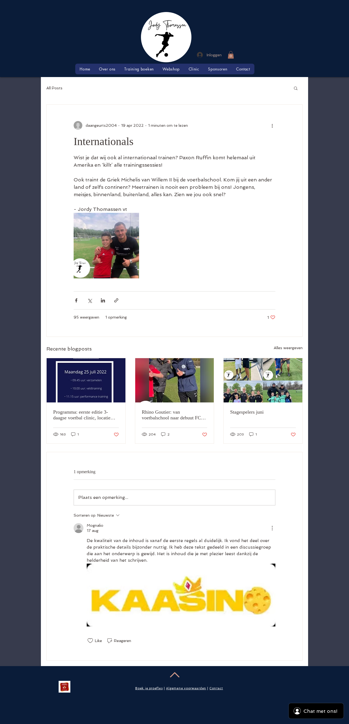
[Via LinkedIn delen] (103, 300)
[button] (231, 54)
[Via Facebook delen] (76, 300)
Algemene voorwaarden (186, 688)
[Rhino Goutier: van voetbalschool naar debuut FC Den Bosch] (174, 380)
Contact (216, 688)
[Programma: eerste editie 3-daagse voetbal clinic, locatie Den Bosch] (86, 380)
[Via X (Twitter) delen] (89, 300)
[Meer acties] (272, 125)
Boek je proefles (149, 688)
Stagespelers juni (247, 412)
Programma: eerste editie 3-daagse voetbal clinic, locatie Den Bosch (81, 415)
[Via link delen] (116, 300)
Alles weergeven (288, 348)
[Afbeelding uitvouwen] (106, 245)
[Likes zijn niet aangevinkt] (90, 640)
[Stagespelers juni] (263, 380)
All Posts (54, 88)
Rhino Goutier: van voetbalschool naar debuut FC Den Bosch (171, 415)
